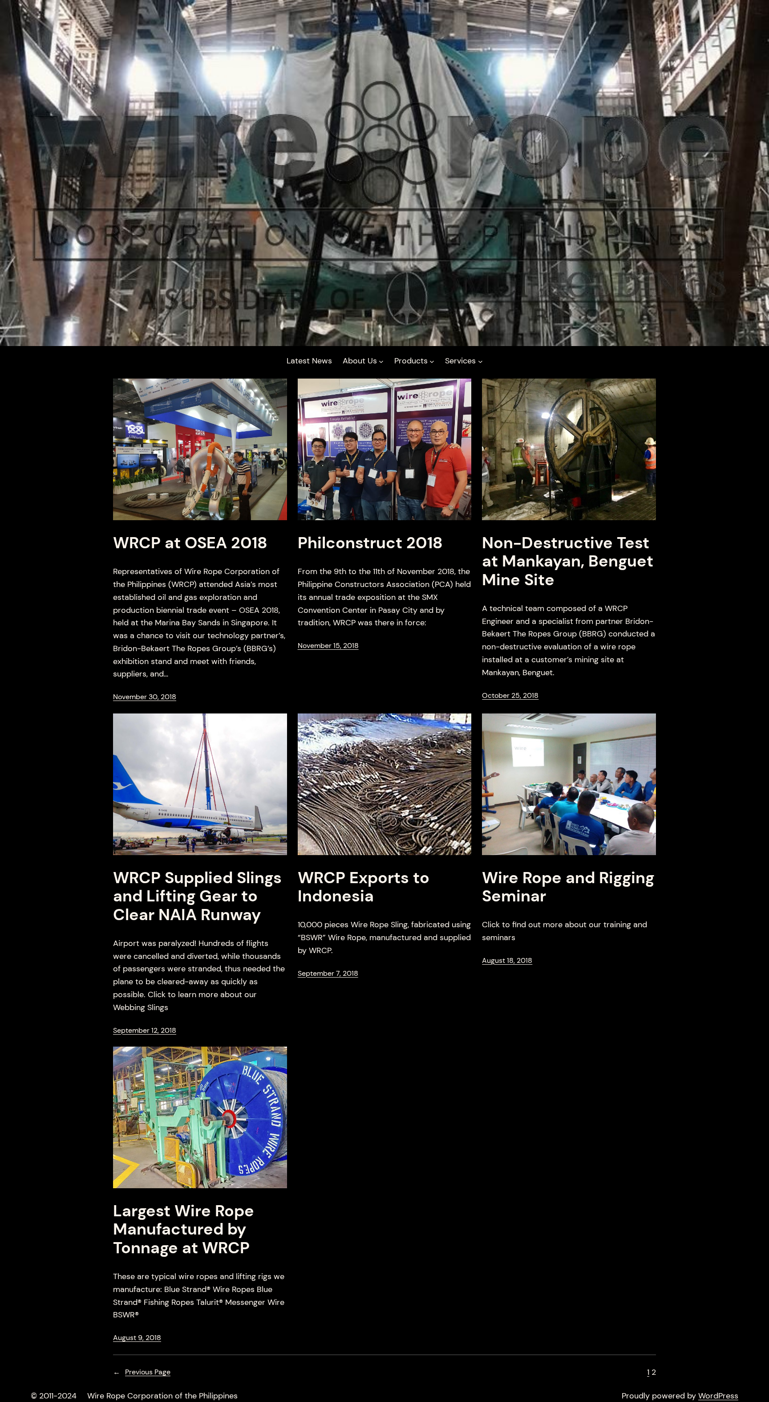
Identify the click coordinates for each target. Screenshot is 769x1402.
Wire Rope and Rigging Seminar (568, 886)
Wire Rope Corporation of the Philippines (162, 1395)
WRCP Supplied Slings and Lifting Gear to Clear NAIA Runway (197, 896)
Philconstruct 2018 (370, 543)
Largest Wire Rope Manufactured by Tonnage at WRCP (183, 1229)
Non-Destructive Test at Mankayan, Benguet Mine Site (567, 561)
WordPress (718, 1395)
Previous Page (141, 1372)
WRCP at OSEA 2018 (190, 543)
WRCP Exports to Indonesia (363, 886)
